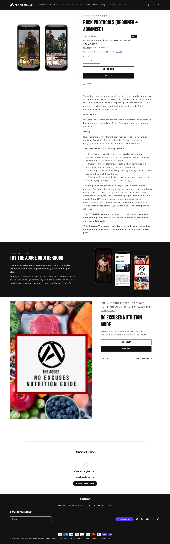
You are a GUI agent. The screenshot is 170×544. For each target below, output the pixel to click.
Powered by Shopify (36, 538)
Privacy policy (63, 538)
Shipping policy (106, 538)
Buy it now (109, 76)
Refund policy (51, 538)
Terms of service (76, 538)
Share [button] (88, 84)
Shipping (86, 48)
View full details (142, 359)
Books (88, 505)
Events (71, 505)
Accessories (99, 505)
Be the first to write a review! (85, 483)
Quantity (86, 56)
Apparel (79, 505)
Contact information (92, 538)
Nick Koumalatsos (22, 538)
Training (61, 505)
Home (109, 505)
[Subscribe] (48, 519)
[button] (103, 4)
